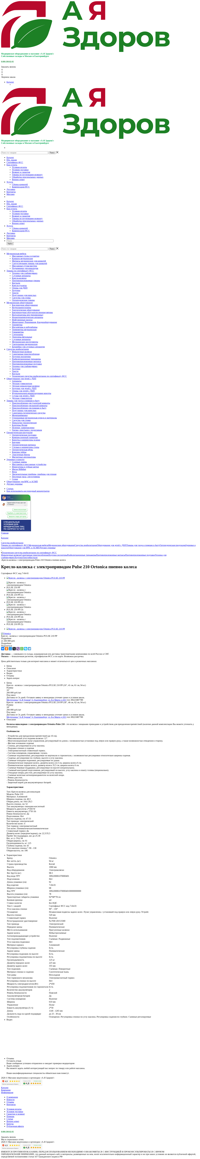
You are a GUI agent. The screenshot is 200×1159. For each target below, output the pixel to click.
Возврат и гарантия (21, 172)
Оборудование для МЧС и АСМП (23, 548)
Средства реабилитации (86, 545)
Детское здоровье (47, 548)
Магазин (11, 194)
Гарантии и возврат (16, 1114)
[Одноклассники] (6, 648)
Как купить (12, 165)
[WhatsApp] (21, 648)
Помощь (10, 1116)
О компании (12, 1097)
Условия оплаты (19, 167)
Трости (26, 557)
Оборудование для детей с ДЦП (112, 545)
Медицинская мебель (38, 545)
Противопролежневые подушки (140, 555)
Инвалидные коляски (11, 555)
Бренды (10, 1124)
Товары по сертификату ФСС (15, 545)
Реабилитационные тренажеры (81, 555)
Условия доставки (20, 170)
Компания (5, 1090)
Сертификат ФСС (15, 162)
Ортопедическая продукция (172, 545)
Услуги (10, 182)
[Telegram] (29, 648)
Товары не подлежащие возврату (27, 174)
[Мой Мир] (10, 648)
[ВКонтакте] (2, 648)
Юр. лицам (12, 160)
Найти (10, 244)
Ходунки (19, 557)
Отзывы (10, 1102)
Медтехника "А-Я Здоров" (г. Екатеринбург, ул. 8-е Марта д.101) (36, 700)
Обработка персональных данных (27, 177)
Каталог (10, 82)
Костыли (33, 557)
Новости (11, 1099)
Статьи (10, 1119)
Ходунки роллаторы (57, 555)
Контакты (11, 192)
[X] (14, 648)
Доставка (11, 189)
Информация (7, 1092)
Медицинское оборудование (61, 545)
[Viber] (18, 648)
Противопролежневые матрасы (110, 555)
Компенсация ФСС (21, 187)
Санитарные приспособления (34, 555)
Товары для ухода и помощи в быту (143, 545)
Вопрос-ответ (18, 179)
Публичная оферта (15, 1126)
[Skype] (25, 648)
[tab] (100, 638)
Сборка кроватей (20, 184)
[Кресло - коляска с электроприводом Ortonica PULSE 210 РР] (36, 578)
